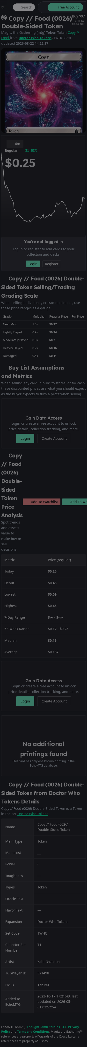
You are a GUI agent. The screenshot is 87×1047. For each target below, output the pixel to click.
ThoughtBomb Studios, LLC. (47, 1027)
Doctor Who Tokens (35, 37)
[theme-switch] (41, 7)
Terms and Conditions (33, 1032)
